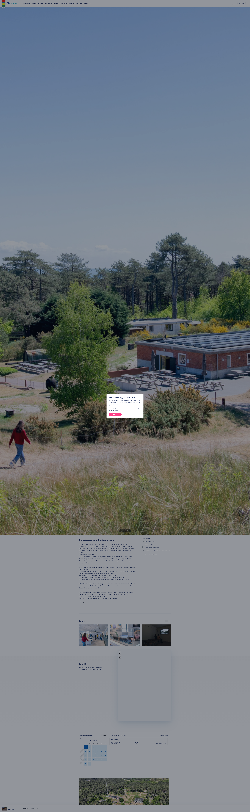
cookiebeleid (127, 406)
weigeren (120, 408)
